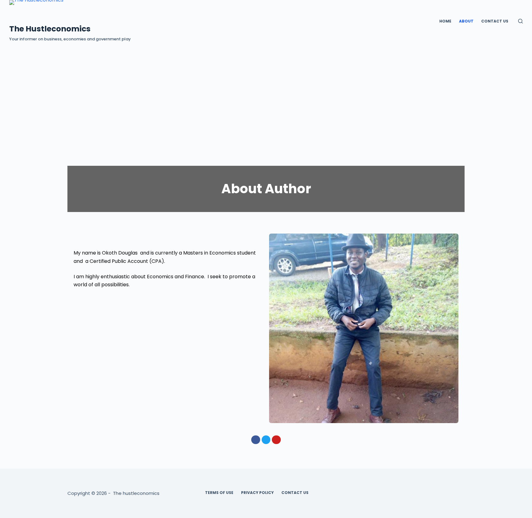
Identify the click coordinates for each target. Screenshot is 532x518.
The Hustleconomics (50, 28)
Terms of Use (219, 492)
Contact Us (494, 21)
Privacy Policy (257, 492)
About (466, 21)
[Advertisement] (266, 89)
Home (445, 21)
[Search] (520, 21)
